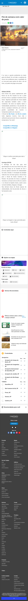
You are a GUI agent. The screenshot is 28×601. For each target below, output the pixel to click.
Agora (3, 444)
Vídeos (3, 570)
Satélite (6, 281)
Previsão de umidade (18, 467)
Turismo (3, 550)
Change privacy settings (19, 585)
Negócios (4, 519)
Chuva (15, 270)
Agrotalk (3, 563)
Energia (3, 523)
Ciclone (3, 545)
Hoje (3, 446)
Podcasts (4, 479)
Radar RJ (4, 491)
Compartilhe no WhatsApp (10, 125)
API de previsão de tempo (19, 590)
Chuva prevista (5, 495)
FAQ (15, 587)
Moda (3, 521)
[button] (21, 2)
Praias (3, 453)
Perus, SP (8, 392)
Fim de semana (5, 449)
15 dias (3, 451)
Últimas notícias (5, 504)
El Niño (3, 547)
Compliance (16, 577)
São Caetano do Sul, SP (11, 388)
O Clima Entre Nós (6, 561)
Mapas (15, 440)
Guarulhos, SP (9, 384)
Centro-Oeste (5, 534)
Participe (4, 577)
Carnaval (4, 554)
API (15, 520)
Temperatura (7, 270)
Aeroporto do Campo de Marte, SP (11, 361)
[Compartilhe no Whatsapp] (8, 23)
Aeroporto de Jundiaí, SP (12, 374)
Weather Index (17, 528)
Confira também (5, 575)
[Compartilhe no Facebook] (10, 23)
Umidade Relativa (8, 273)
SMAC (15, 516)
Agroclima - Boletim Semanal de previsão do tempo (7, 516)
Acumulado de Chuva (20, 273)
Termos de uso (17, 588)
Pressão (23, 270)
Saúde (3, 509)
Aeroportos (4, 455)
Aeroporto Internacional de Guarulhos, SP (12, 369)
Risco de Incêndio (15, 276)
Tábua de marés (17, 473)
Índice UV (16, 471)
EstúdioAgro (4, 565)
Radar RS (4, 552)
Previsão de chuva (18, 464)
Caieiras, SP (8, 400)
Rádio (15, 509)
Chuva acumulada (6, 497)
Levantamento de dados (19, 522)
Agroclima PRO (17, 518)
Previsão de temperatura (19, 466)
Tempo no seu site (6, 579)
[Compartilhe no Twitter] (12, 23)
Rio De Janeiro (22, 114)
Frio (2, 539)
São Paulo (11, 114)
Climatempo (14, 423)
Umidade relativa (17, 449)
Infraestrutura (5, 525)
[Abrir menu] (2, 3)
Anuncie (16, 579)
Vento (6, 276)
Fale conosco (17, 581)
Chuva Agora (14, 281)
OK (14, 598)
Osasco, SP (8, 396)
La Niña (3, 549)
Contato (16, 575)
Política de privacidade (13, 595)
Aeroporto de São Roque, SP (12, 378)
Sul (2, 530)
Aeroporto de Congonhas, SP (12, 365)
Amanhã (3, 447)
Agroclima (4, 506)
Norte (3, 538)
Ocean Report (17, 524)
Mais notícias (24, 317)
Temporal (4, 541)
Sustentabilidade (5, 513)
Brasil (3, 442)
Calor (3, 543)
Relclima (3, 477)
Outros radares (5, 493)
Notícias (4, 502)
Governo (3, 526)
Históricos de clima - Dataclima (6, 475)
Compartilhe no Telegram (10, 128)
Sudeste (3, 532)
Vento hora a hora (18, 469)
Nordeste (4, 536)
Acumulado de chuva (18, 446)
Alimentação (4, 508)
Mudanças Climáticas (6, 528)
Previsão (4, 440)
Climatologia (17, 475)
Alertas (3, 511)
